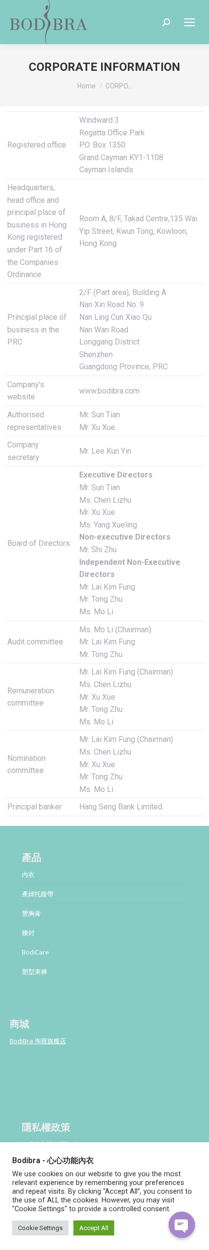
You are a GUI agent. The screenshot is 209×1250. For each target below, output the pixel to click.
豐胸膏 (31, 913)
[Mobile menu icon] (189, 22)
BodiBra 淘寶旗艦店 (38, 1040)
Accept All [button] (93, 1228)
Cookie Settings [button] (40, 1228)
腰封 (28, 932)
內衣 (28, 874)
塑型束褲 (34, 971)
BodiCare (35, 952)
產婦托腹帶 (37, 893)
